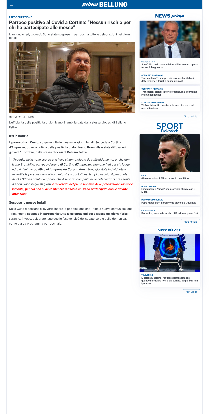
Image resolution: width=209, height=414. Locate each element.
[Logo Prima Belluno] (104, 4)
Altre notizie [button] (190, 116)
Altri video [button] (191, 291)
